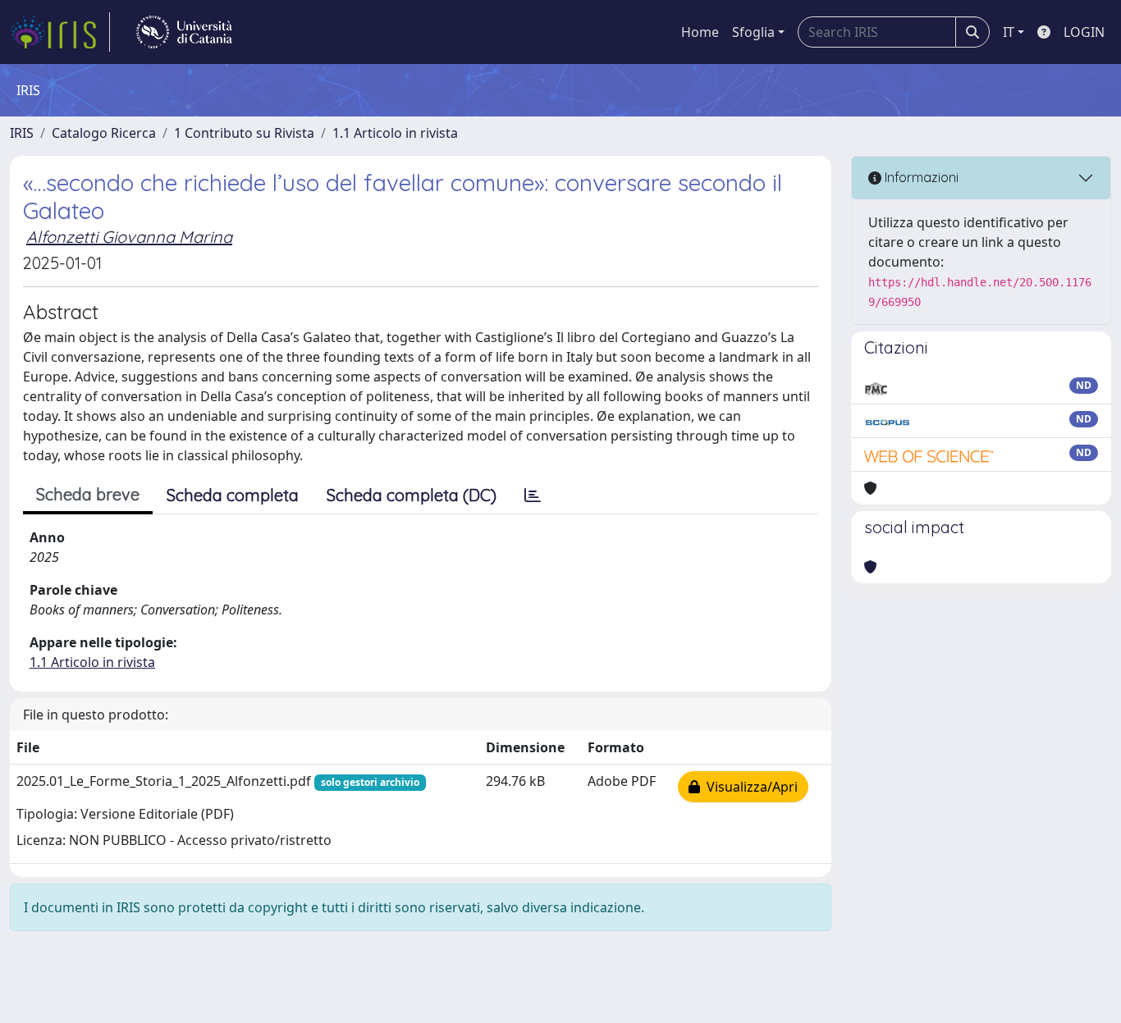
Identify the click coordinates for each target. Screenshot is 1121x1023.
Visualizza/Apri (749, 787)
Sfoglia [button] (753, 32)
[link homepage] (60, 32)
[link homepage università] (184, 32)
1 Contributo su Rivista (244, 133)
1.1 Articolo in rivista (395, 133)
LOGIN (1084, 32)
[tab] (532, 495)
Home (700, 32)
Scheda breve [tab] (88, 494)
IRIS (22, 133)
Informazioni (920, 177)
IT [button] (1008, 32)
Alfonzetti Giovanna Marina (129, 236)
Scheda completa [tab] (233, 495)
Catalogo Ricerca (104, 133)
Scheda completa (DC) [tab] (411, 495)
